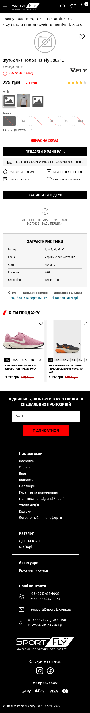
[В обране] (81, 36)
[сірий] (23, 101)
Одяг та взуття (30, 541)
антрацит (69, 257)
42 (57, 360)
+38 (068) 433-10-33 (45, 599)
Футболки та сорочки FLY (29, 298)
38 (32, 360)
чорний (49, 257)
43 (73, 360)
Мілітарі (25, 547)
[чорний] (38, 101)
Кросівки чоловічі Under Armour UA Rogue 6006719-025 (66, 368)
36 (7, 360)
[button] (79, 345)
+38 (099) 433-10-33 (45, 593)
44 (80, 360)
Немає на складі (45, 140)
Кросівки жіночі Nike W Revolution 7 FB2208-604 (21, 367)
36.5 (15, 360)
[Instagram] (40, 671)
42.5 (65, 360)
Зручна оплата (19, 179)
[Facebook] (50, 671)
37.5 (24, 360)
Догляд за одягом (22, 172)
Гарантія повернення (67, 172)
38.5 (40, 360)
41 (50, 360)
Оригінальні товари (66, 179)
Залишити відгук (45, 195)
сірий (58, 257)
